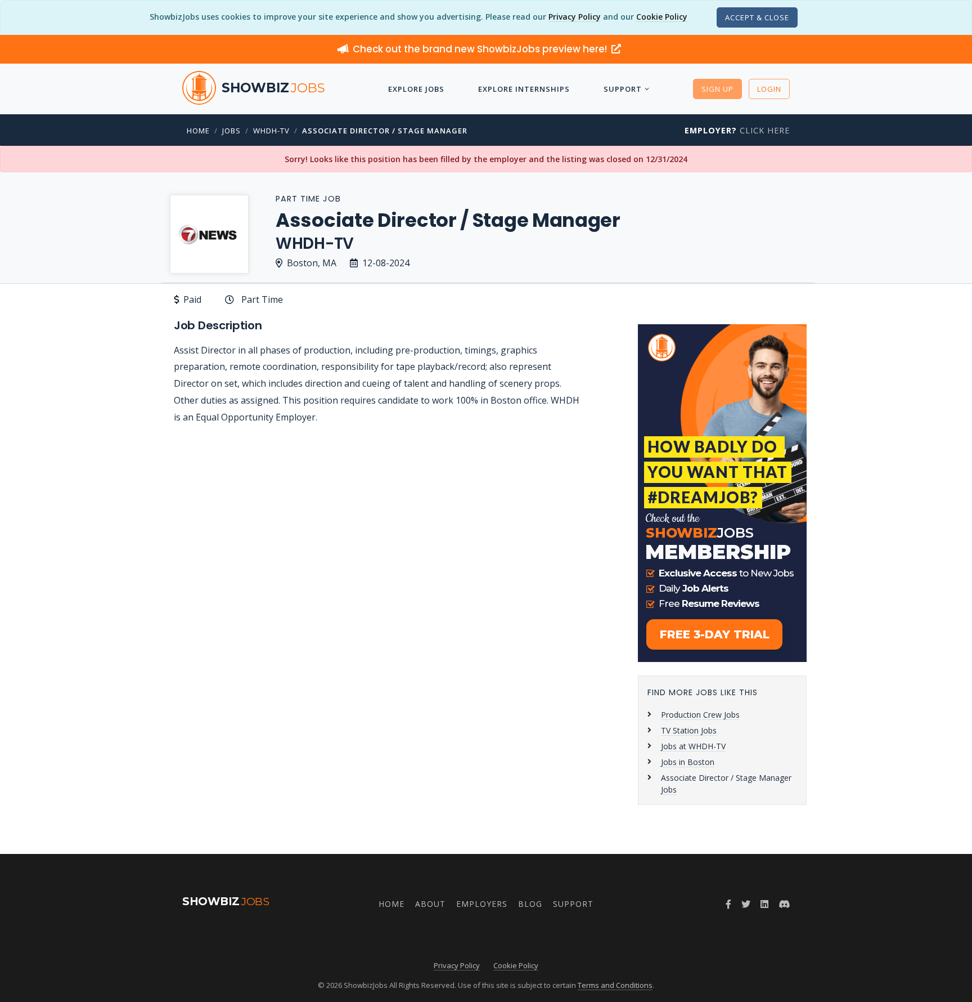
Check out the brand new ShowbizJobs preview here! (481, 49)
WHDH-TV (271, 131)
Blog (530, 903)
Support (623, 89)
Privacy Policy (574, 16)
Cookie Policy (661, 16)
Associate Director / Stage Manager (384, 131)
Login (769, 89)
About (430, 903)
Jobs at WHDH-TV (693, 746)
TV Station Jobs (689, 730)
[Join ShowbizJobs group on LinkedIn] (764, 904)
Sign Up (717, 89)
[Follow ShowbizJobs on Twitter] (745, 904)
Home (198, 131)
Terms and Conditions (615, 985)
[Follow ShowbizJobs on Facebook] (728, 904)
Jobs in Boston (687, 762)
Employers (481, 903)
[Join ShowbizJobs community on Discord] (784, 904)
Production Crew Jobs (700, 714)
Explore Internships (524, 89)
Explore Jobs (416, 89)
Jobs (231, 131)
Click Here (737, 130)
